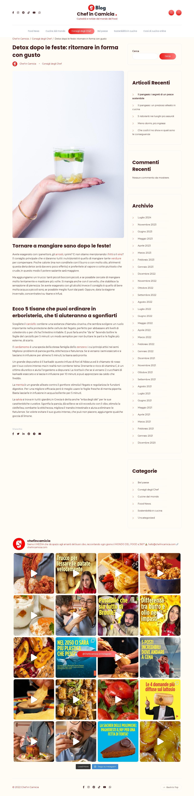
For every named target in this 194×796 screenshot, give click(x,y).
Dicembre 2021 (146, 358)
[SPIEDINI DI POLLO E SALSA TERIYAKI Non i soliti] (76, 699)
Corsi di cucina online (154, 31)
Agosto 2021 (145, 386)
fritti (110, 254)
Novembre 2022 (147, 280)
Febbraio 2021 (146, 428)
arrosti (59, 254)
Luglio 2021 (144, 393)
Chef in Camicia (97, 13)
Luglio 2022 (144, 309)
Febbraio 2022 (146, 344)
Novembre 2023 (147, 224)
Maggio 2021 (145, 407)
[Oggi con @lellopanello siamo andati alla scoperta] (34, 699)
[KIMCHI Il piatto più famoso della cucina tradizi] (34, 573)
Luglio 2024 (144, 217)
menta (20, 384)
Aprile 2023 (144, 245)
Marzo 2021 (144, 421)
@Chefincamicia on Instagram (97, 654)
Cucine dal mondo (55, 31)
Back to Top (172, 787)
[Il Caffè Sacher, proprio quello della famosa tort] (118, 741)
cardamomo (22, 347)
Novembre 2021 (147, 365)
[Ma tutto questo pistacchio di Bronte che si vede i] (118, 615)
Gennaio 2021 (145, 435)
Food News (33, 31)
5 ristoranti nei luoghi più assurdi (156, 116)
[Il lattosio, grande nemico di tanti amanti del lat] (160, 699)
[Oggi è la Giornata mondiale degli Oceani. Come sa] (76, 657)
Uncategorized (146, 517)
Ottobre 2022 (145, 287)
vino (119, 254)
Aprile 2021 (144, 414)
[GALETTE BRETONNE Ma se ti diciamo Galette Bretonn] (34, 657)
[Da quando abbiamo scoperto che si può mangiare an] (160, 657)
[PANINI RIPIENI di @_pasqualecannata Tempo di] (118, 657)
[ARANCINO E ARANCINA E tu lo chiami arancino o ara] (76, 615)
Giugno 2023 (145, 231)
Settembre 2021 (147, 379)
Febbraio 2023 (146, 259)
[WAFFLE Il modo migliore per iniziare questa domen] (118, 573)
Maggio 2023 (145, 238)
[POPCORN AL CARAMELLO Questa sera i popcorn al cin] (160, 573)
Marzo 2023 (144, 252)
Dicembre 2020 (147, 442)
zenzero (82, 347)
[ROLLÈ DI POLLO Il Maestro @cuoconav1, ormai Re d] (76, 741)
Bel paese (103, 31)
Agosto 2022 (145, 301)
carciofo (31, 324)
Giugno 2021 (145, 400)
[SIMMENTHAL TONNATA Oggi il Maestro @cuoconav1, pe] (34, 741)
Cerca (135, 51)
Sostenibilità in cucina (125, 31)
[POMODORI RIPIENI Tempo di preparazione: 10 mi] (118, 699)
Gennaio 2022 (145, 351)
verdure (116, 258)
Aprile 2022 (144, 330)
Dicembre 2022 (147, 273)
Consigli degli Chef (81, 31)
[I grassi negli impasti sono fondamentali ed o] (160, 615)
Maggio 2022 (145, 323)
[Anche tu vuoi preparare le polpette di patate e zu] (76, 573)
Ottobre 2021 (145, 372)
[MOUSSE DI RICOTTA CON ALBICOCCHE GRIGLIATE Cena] (34, 615)
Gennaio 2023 (145, 266)
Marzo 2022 (144, 337)
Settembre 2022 (147, 294)
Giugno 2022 (145, 316)
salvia (19, 399)
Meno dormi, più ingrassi (151, 123)
